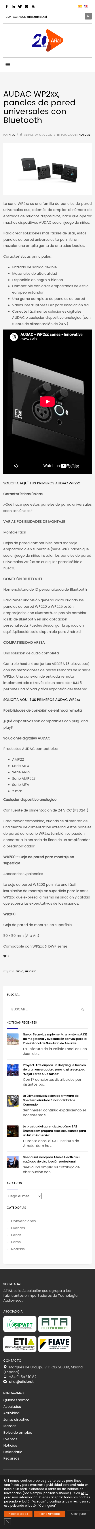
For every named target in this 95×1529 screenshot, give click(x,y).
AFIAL (12, 134)
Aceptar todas (18, 1514)
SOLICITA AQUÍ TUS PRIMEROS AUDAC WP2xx (41, 483)
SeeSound (30, 971)
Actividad (11, 1413)
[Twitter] (20, 6)
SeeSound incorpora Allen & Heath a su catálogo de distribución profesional (51, 1159)
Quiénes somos (16, 1400)
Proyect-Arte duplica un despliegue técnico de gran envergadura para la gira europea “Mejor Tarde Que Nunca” (54, 1069)
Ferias (16, 1235)
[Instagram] (26, 6)
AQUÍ (84, 1493)
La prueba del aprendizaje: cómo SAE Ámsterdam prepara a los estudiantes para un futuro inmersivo (54, 1130)
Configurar (78, 1514)
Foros (16, 1242)
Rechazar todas (50, 1514)
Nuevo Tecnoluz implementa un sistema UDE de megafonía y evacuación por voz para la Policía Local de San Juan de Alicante (55, 1038)
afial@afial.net (37, 17)
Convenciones (23, 1221)
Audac (19, 971)
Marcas (9, 1425)
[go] (82, 1009)
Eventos (18, 1228)
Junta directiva (16, 1419)
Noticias (84, 134)
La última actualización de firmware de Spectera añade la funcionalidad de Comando (51, 1100)
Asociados (12, 1406)
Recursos (11, 1458)
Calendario (12, 1452)
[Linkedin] (13, 6)
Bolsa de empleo (17, 1432)
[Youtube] (33, 6)
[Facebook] (6, 6)
